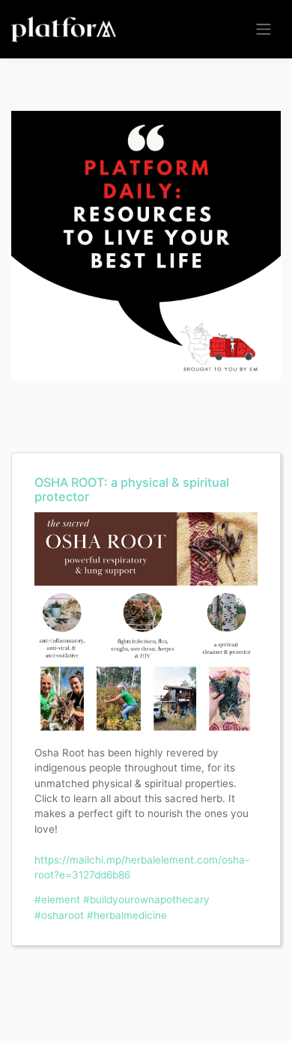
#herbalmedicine (127, 915)
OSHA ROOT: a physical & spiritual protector (131, 490)
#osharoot (59, 915)
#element (57, 899)
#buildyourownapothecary (146, 899)
